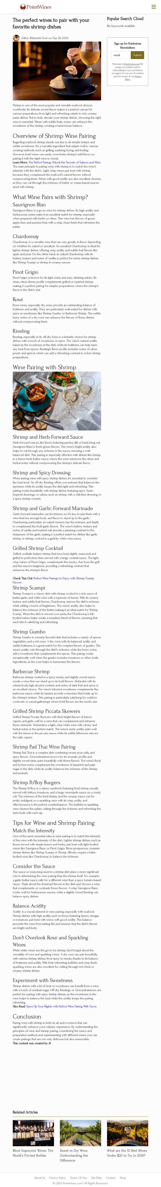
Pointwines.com (132, 64)
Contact (110, 1178)
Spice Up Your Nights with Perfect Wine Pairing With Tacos (61, 1006)
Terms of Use (78, 1178)
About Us (39, 1178)
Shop (123, 1178)
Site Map (96, 1178)
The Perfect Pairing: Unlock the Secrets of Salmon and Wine (64, 162)
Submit (137, 55)
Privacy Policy (57, 1178)
